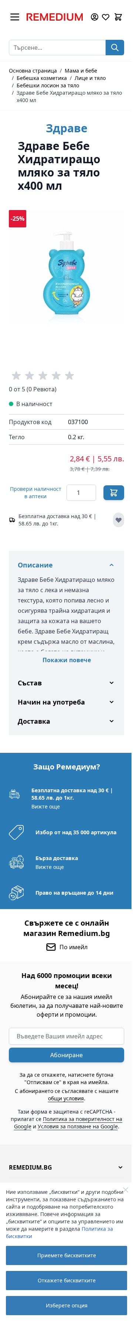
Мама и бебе (81, 70)
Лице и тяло (90, 77)
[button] (64, 1175)
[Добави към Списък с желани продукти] (118, 520)
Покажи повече (66, 660)
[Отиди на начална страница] (55, 17)
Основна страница (33, 70)
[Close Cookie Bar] (125, 1189)
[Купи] (113, 492)
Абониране (64, 1056)
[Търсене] (115, 47)
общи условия (63, 1099)
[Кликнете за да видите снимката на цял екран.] (66, 267)
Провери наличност (35, 492)
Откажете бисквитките (67, 1280)
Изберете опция (67, 1305)
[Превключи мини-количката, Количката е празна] (118, 17)
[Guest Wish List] (106, 17)
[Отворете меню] (15, 17)
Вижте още (45, 807)
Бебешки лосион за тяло (48, 85)
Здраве (67, 128)
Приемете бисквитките (66, 1255)
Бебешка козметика (42, 77)
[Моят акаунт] (94, 17)
